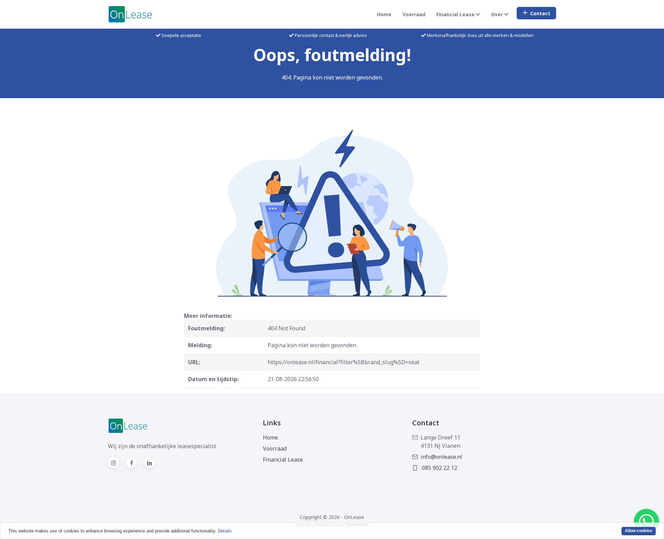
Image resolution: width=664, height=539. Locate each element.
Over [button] (497, 14)
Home (384, 14)
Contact (540, 13)
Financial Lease (283, 459)
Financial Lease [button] (456, 14)
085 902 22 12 (439, 468)
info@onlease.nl (441, 457)
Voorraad (414, 14)
